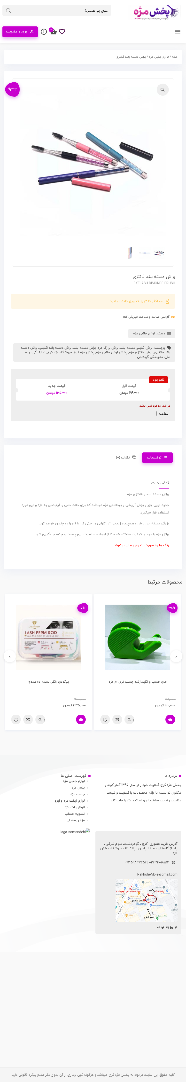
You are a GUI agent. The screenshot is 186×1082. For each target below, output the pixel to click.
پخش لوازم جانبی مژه (111, 352)
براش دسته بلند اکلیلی (55, 348)
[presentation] (176, 656)
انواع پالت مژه (75, 807)
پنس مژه (78, 787)
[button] (163, 90)
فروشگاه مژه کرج (59, 352)
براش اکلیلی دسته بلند (136, 348)
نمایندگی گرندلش (150, 357)
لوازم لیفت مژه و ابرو (70, 800)
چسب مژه (77, 794)
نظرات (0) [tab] (123, 457)
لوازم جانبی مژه (159, 57)
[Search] (8, 10)
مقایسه (163, 413)
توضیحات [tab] (154, 457)
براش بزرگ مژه (108, 348)
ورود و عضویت (17, 31)
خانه (175, 57)
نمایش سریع (133, 719)
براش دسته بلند (84, 348)
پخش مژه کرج (84, 352)
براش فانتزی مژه (141, 352)
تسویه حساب (75, 814)
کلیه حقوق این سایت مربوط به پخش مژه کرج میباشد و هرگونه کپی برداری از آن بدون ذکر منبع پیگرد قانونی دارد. (93, 1075)
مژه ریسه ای (76, 820)
